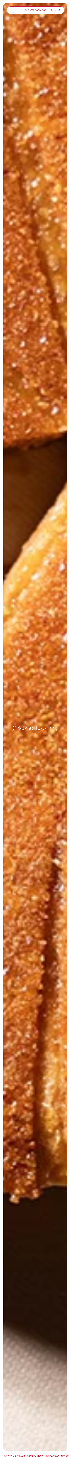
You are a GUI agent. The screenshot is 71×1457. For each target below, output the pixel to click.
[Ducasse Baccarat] (35, 10)
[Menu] (10, 10)
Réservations (57, 10)
